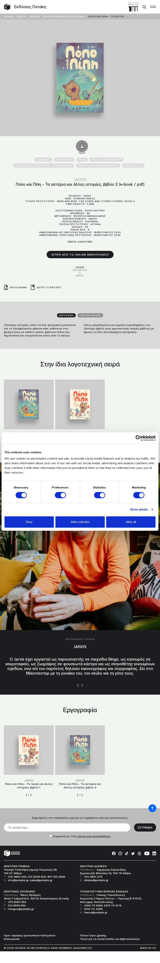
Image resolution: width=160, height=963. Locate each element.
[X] (133, 853)
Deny (29, 522)
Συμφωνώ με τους (82, 836)
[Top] (152, 808)
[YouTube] (146, 853)
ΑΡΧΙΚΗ (9, 16)
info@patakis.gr (18, 880)
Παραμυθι (43, 159)
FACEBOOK (80, 270)
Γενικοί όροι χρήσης (93, 935)
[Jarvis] (80, 579)
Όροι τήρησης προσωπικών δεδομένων (29, 935)
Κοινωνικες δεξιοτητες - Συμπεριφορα (43, 165)
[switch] (60, 495)
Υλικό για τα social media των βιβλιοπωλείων (110, 939)
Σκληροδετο (133, 165)
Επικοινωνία (12, 939)
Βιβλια (21, 16)
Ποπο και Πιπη (95, 210)
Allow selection (80, 522)
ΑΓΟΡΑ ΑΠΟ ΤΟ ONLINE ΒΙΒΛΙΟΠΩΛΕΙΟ (80, 254)
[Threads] (139, 853)
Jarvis (80, 179)
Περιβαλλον (64, 159)
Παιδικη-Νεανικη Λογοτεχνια (63, 16)
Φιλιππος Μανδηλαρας (90, 215)
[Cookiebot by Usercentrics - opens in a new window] (138, 438)
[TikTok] (126, 853)
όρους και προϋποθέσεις (94, 836)
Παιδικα (34, 16)
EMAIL (80, 275)
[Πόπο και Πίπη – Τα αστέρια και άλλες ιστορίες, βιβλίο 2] (29, 415)
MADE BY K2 (148, 947)
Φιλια (82, 159)
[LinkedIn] (154, 853)
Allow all (131, 522)
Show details (139, 509)
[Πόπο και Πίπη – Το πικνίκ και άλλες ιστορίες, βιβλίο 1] (80, 415)
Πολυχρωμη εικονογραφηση (98, 165)
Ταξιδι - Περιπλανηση (107, 159)
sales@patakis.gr (41, 880)
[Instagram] (120, 853)
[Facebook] (114, 853)
